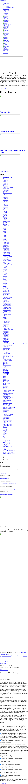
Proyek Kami (6, 353)
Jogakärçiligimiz (7, 260)
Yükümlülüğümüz (7, 408)
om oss (5, 318)
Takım (4, 376)
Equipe (5, 222)
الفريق (4, 431)
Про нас (5, 427)
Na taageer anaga (7, 297)
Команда (5, 412)
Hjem (4, 226)
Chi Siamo (5, 197)
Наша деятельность (8, 414)
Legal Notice (6, 263)
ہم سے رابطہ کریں (8, 440)
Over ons (5, 346)
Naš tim (5, 300)
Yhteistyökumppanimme (9, 407)
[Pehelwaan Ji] (10, 155)
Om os (4, 317)
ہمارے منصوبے (7, 447)
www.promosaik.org (5, 478)
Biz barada (5, 191)
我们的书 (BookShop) (8, 453)
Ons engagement (7, 319)
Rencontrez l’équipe (8, 356)
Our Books (6, 327)
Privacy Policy (6, 350)
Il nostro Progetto (7, 256)
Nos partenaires (7, 303)
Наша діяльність (7, 415)
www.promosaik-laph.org (6, 494)
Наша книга (6, 417)
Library (5, 266)
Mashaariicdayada (7, 288)
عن (4, 434)
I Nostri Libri (6, 250)
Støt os (4, 367)
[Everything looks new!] (10, 115)
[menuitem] (15, 3)
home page (5, 245)
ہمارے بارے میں (7, 443)
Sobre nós (5, 362)
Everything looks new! (7, 131)
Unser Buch (6, 391)
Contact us (5, 208)
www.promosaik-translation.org (8, 483)
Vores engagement (7, 403)
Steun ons (5, 366)
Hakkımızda (6, 225)
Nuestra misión (6, 310)
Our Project (6, 338)
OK (1, 670)
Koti (4, 262)
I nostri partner (6, 255)
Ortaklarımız (6, 322)
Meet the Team (6, 290)
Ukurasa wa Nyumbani (9, 390)
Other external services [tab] (5, 742)
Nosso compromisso (8, 305)
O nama (5, 315)
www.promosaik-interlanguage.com (9, 489)
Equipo (5, 224)
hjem (4, 228)
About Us (5, 178)
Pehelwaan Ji (4, 171)
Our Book (5, 325)
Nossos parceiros (7, 307)
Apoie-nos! (6, 188)
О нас (4, 422)
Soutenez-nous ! (7, 365)
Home (4, 229)
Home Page (6, 241)
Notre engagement (7, 308)
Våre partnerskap (7, 400)
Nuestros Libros (7, 311)
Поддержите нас (7, 425)
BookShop (5, 195)
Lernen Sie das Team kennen (10, 264)
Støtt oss (5, 369)
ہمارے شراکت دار (7, 446)
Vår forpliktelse (7, 398)
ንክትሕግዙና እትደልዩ (8, 452)
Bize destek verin (7, 193)
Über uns (5, 389)
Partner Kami (6, 348)
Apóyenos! (6, 190)
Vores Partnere (6, 404)
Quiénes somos (7, 355)
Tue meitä (5, 386)
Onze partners (6, 321)
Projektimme (6, 352)
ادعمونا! (5, 428)
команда (5, 411)
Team (4, 377)
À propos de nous (7, 177)
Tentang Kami (6, 380)
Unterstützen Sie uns (8, 397)
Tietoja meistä (6, 383)
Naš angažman (6, 298)
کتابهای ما (5, 438)
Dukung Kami (6, 221)
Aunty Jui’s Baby (5, 112)
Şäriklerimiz (6, 358)
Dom (4, 219)
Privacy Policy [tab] (3, 776)
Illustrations (6, 259)
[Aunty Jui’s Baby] (10, 96)
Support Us (6, 370)
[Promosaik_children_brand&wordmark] (3, 0)
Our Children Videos (8, 329)
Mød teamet (6, 295)
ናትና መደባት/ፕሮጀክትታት (9, 450)
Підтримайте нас (7, 424)
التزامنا (5, 430)
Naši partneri (6, 301)
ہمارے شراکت (7, 444)
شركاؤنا (5, 433)
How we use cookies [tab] (5, 679)
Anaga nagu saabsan (8, 187)
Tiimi (4, 384)
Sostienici (5, 363)
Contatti (5, 211)
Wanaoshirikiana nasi (8, 405)
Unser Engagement (8, 393)
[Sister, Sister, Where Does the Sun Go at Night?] (10, 134)
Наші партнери (7, 421)
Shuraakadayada (7, 359)
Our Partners (6, 331)
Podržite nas (6, 349)
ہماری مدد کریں (7, 441)
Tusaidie (5, 387)
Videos (5, 401)
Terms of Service (7, 381)
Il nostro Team (6, 257)
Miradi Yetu (6, 294)
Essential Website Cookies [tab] (6, 697)
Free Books (3, 473)
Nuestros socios (7, 312)
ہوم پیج (5, 449)
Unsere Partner (6, 394)
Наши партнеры (7, 420)
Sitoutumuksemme (7, 360)
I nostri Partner (6, 253)
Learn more (5, 670)
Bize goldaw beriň (7, 194)
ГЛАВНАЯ (6, 410)
